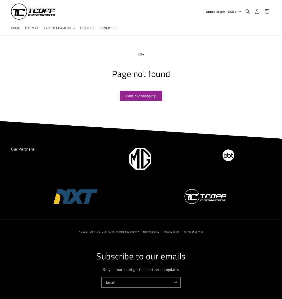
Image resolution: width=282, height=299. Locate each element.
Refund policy (151, 231)
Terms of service (193, 231)
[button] (59, 28)
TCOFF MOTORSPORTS (101, 231)
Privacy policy (171, 231)
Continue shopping (141, 95)
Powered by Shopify (127, 231)
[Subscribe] (175, 282)
